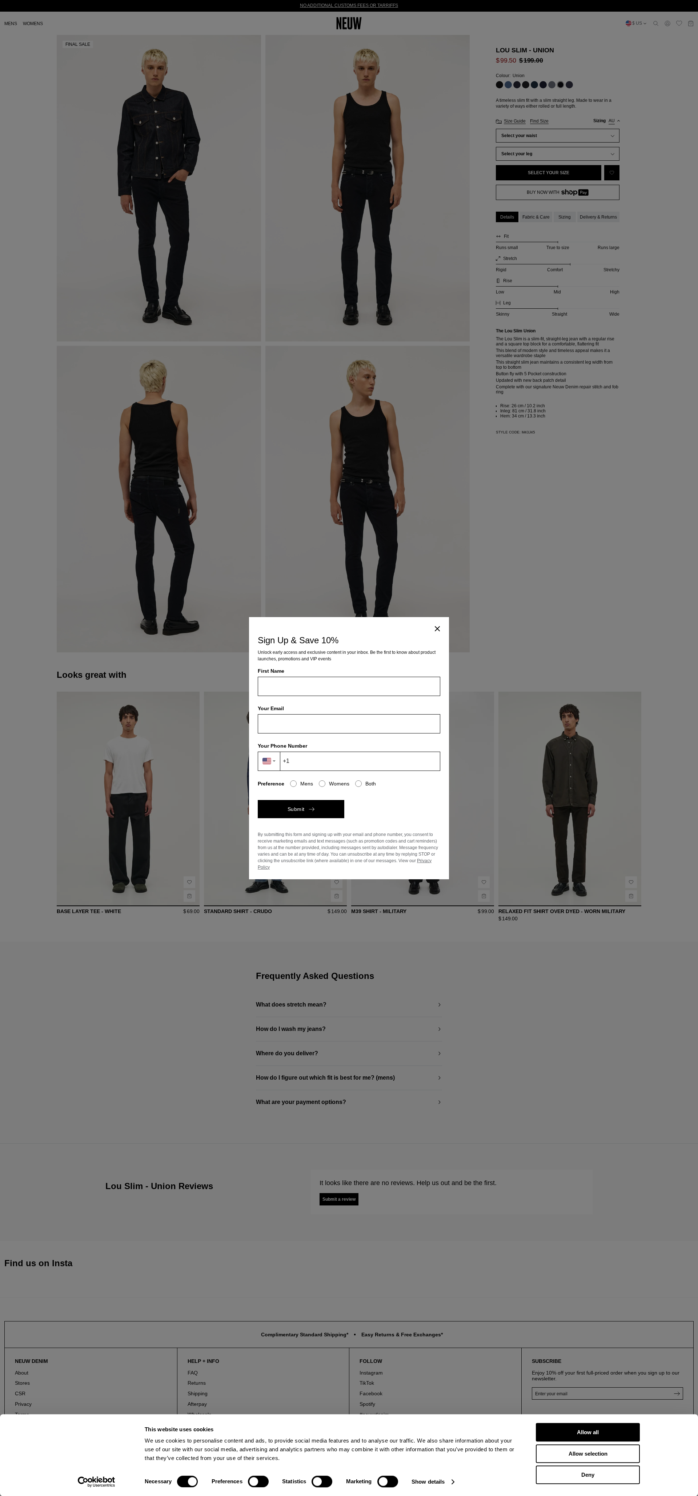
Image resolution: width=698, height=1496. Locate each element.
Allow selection (588, 1454)
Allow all (588, 1432)
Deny (587, 1475)
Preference (271, 784)
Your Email (271, 708)
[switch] (258, 1481)
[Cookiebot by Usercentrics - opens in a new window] (96, 1481)
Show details (428, 1482)
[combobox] (269, 761)
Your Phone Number (282, 746)
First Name (271, 671)
